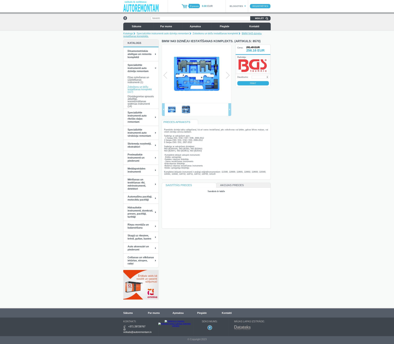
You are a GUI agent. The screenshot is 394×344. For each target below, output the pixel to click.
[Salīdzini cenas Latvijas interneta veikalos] (174, 326)
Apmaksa (195, 26)
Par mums (166, 26)
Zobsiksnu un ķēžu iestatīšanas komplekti (215, 33)
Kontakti (254, 26)
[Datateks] (242, 329)
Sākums (136, 26)
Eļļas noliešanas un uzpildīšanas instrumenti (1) (138, 80)
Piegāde (224, 26)
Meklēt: (156, 18)
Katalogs (128, 33)
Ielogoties (236, 6)
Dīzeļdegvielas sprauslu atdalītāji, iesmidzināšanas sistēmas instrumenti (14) (141, 101)
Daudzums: (242, 77)
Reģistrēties (260, 6)
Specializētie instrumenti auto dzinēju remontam (163, 33)
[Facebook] (125, 19)
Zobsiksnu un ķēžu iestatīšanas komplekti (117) (140, 89)
